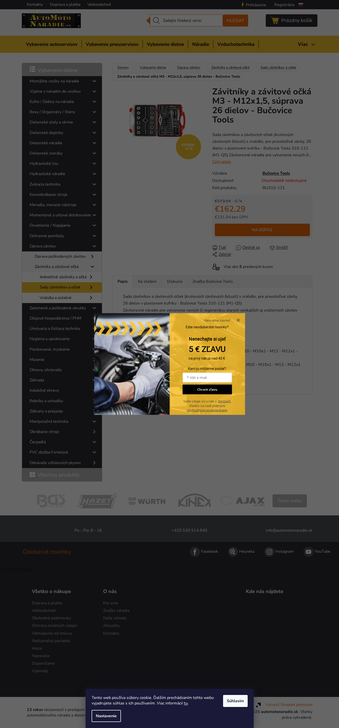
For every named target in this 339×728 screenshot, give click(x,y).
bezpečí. (224, 401)
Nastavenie (106, 716)
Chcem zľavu (207, 389)
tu (186, 703)
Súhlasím (235, 701)
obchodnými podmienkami (207, 410)
